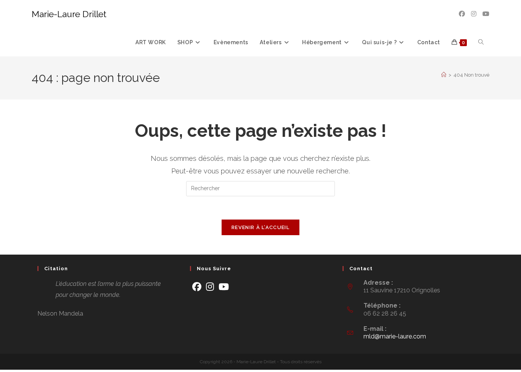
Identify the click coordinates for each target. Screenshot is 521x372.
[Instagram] (210, 287)
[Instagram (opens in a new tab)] (473, 14)
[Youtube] (224, 287)
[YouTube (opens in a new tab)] (485, 14)
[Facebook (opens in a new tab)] (462, 14)
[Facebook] (196, 287)
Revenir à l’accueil (260, 227)
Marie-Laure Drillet (69, 14)
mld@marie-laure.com (394, 336)
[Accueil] (443, 75)
